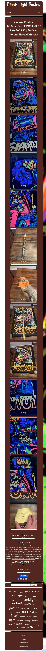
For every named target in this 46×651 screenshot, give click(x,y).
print (35, 608)
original (26, 608)
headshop (33, 612)
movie (21, 592)
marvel (15, 600)
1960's (35, 616)
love (29, 616)
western (18, 612)
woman (20, 621)
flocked (18, 623)
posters (35, 620)
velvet (17, 603)
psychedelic (32, 591)
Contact (24, 639)
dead (10, 624)
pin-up (37, 625)
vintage (17, 595)
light (12, 620)
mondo (27, 624)
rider (17, 627)
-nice (11, 612)
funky (23, 627)
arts (34, 604)
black (14, 615)
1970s (30, 627)
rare (15, 591)
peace (32, 625)
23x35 (33, 596)
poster (14, 608)
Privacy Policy (24, 643)
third (25, 611)
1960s (9, 592)
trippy (27, 621)
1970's (27, 603)
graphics (27, 596)
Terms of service (23, 646)
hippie (22, 616)
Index (23, 636)
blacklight (29, 600)
